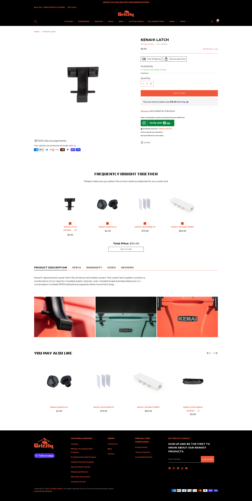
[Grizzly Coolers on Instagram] (174, 468)
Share (147, 142)
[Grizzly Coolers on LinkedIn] (178, 468)
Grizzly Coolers (147, 44)
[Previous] (96, 2)
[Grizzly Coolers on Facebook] (169, 468)
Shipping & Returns (79, 472)
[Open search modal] (35, 21)
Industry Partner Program (82, 462)
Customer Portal (78, 482)
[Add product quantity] (151, 83)
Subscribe (207, 459)
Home (36, 32)
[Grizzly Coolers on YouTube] (186, 468)
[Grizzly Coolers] (126, 13)
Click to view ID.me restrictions (152, 132)
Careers (111, 454)
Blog (110, 449)
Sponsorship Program (80, 467)
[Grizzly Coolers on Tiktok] (182, 468)
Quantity (145, 78)
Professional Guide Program (83, 457)
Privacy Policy (141, 447)
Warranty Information (80, 477)
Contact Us (112, 444)
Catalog (74, 444)
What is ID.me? (165, 129)
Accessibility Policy (143, 457)
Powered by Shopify (43, 491)
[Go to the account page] (211, 21)
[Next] (156, 2)
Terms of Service (142, 452)
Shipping (145, 111)
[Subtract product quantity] (143, 83)
